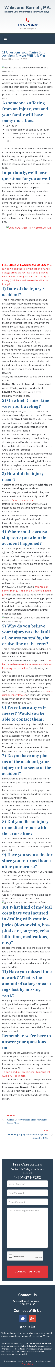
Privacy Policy (27, 1364)
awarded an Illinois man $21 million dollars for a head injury (27, 590)
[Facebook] (23, 1318)
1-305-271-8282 (27, 25)
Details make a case (23, 500)
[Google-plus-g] (32, 1318)
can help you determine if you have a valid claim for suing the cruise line (26, 664)
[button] (5, 38)
